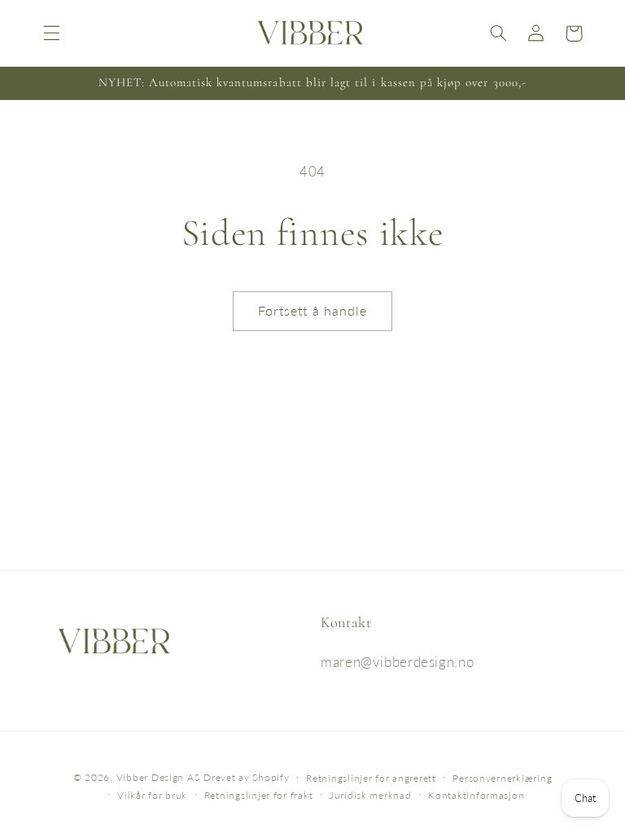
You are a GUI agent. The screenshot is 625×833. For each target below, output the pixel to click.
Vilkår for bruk (152, 795)
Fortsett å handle (312, 310)
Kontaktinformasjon (476, 795)
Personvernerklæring (502, 778)
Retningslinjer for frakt (258, 795)
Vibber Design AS (158, 777)
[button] (51, 33)
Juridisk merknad (371, 795)
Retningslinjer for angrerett (371, 778)
